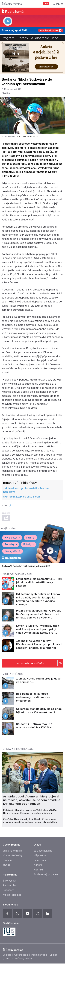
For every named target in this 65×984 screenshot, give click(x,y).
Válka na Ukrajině (13, 850)
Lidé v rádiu (40, 860)
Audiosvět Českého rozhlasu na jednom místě (26, 566)
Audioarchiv (40, 38)
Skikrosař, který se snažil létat (21, 496)
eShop (6, 864)
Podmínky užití (39, 955)
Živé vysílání (11, 551)
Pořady (23, 38)
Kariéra (38, 864)
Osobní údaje (21, 955)
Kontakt (38, 869)
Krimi (29, 537)
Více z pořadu (13, 674)
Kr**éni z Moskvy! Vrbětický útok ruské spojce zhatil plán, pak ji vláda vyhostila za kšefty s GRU (37, 629)
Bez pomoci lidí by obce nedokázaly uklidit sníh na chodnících (33, 697)
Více (56, 38)
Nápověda (40, 855)
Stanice (7, 860)
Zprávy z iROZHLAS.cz (18, 748)
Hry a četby (11, 537)
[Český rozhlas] (12, 4)
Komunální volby (12, 855)
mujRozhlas (8, 528)
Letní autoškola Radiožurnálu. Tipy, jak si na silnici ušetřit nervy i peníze (39, 582)
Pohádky (9, 544)
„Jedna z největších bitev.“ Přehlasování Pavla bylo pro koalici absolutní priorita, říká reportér (39, 644)
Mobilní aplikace (12, 894)
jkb (11, 505)
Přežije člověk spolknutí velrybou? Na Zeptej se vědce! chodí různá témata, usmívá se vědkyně (38, 614)
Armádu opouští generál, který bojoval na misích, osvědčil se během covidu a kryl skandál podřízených (31, 800)
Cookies (7, 955)
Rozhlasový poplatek (46, 874)
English (53, 955)
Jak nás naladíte (43, 850)
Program (8, 38)
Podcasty (8, 890)
